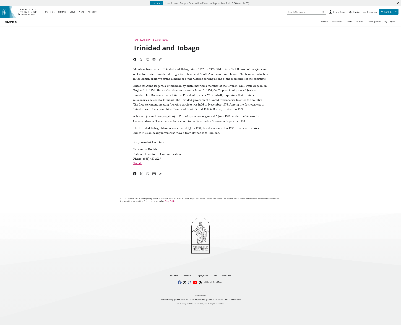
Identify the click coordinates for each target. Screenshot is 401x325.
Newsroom (11, 22)
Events (349, 21)
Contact (359, 21)
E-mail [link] (137, 163)
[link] (135, 174)
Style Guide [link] (170, 201)
